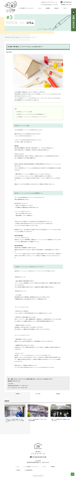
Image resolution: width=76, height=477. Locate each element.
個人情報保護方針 (29, 470)
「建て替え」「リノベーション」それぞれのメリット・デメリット (32, 117)
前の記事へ (18, 393)
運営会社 (18, 470)
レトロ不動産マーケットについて (31, 466)
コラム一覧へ (38, 393)
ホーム (18, 466)
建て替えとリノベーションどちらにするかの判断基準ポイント (31, 114)
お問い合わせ (73, 21)
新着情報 (53, 466)
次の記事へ (58, 393)
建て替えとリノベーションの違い (24, 111)
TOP (6, 37)
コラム (9, 37)
